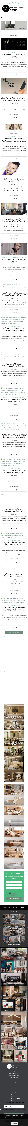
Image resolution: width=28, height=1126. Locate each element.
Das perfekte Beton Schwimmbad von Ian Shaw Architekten (14, 366)
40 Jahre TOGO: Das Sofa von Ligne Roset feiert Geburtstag (14, 544)
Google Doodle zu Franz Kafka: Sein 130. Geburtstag (14, 139)
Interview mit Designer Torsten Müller (14, 180)
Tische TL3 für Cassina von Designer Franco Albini (14, 471)
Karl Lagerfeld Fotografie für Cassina (14, 55)
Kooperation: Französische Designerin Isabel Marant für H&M (14, 295)
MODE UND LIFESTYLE (20, 257)
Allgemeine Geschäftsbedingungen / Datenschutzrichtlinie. (12, 894)
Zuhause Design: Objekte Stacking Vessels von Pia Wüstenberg (14, 609)
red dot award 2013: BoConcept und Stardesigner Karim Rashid (14, 511)
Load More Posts (14, 632)
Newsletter (14, 1086)
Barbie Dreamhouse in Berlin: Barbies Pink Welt (14, 400)
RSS (19, 1098)
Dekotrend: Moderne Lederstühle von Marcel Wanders (14, 576)
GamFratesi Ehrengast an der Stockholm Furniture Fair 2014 (14, 100)
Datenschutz (14, 1090)
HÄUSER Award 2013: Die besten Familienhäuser (14, 329)
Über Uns (14, 1080)
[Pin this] (16, 74)
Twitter (14, 1096)
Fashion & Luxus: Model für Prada (14, 260)
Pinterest (14, 1098)
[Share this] (11, 74)
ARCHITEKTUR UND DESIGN (14, 52)
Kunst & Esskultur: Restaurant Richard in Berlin (14, 220)
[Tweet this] (14, 74)
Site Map (14, 1092)
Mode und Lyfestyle (14, 1077)
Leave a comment (14, 70)
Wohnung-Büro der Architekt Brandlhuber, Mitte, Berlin (14, 435)
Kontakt (14, 1088)
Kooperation (14, 1084)
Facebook (15, 1094)
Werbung (14, 1082)
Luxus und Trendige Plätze (14, 1075)
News (14, 1071)
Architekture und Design (14, 1073)
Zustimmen (14, 1123)
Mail (13, 1100)
